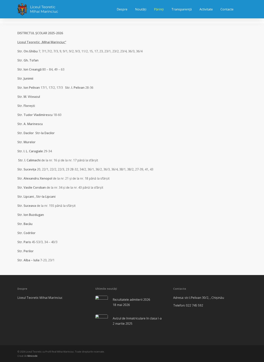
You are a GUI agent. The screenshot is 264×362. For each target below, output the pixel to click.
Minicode (32, 356)
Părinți (159, 9)
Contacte (227, 9)
